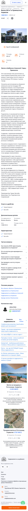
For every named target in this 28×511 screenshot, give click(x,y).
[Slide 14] (16, 48)
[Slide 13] (14, 48)
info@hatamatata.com (10, 498)
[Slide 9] (7, 48)
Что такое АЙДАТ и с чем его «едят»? (11, 334)
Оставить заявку (16, 2)
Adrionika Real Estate (15, 309)
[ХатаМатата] (4, 459)
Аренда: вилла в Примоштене (9, 298)
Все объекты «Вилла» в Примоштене (11, 288)
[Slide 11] (11, 48)
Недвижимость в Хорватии (9, 295)
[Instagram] (7, 466)
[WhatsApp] (23, 503)
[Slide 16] (20, 48)
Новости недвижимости (9, 320)
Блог (2, 472)
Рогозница (18, 392)
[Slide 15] (18, 48)
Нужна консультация (14, 507)
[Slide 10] (9, 48)
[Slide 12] (13, 48)
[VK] (2, 466)
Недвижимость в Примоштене (10, 291)
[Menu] (25, 2)
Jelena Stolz (12, 307)
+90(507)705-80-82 (9, 493)
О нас (2, 476)
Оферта (3, 479)
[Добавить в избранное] (12, 18)
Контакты (3, 474)
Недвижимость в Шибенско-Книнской (12, 293)
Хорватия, (11, 392)
